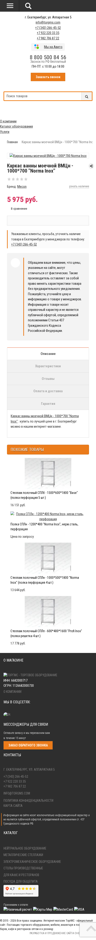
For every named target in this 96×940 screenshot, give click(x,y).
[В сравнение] (17, 208)
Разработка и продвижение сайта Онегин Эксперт (63, 933)
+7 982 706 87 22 (48, 38)
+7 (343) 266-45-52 (48, 28)
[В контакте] (8, 714)
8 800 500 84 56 (48, 57)
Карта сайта (13, 806)
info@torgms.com (48, 22)
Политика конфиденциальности (28, 800)
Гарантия (48, 404)
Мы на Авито (53, 47)
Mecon (22, 186)
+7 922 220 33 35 (48, 33)
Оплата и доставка (48, 391)
